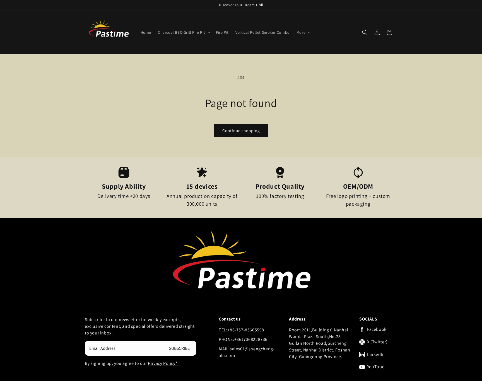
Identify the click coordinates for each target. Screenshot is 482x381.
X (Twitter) (377, 342)
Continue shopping (241, 130)
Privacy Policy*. (163, 363)
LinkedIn (376, 354)
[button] (184, 32)
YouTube (375, 367)
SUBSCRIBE (179, 348)
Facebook (377, 329)
